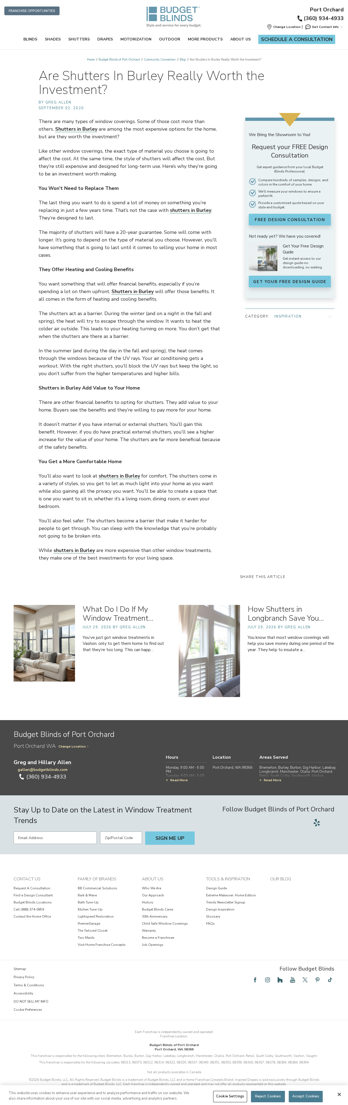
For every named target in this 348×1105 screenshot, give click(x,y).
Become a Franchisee (158, 938)
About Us (240, 39)
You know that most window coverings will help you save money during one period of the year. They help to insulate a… (291, 643)
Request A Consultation (32, 888)
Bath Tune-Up (88, 902)
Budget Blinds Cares (157, 909)
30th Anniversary (154, 916)
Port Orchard (327, 10)
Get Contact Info (325, 27)
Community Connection (160, 60)
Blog (183, 60)
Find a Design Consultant (33, 895)
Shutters (79, 39)
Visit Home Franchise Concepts (102, 945)
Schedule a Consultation (297, 39)
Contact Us (27, 879)
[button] (283, 27)
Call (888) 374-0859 (29, 909)
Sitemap (20, 969)
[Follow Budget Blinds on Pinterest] (317, 980)
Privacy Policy (24, 977)
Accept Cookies (305, 1096)
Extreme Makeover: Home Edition (231, 895)
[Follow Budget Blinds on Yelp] (316, 822)
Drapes (105, 39)
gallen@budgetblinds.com (42, 769)
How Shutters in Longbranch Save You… (286, 613)
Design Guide (216, 888)
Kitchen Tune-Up (90, 909)
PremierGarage (89, 923)
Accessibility (23, 993)
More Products (205, 39)
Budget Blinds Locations (33, 902)
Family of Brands (97, 879)
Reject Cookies (268, 1096)
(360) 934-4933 (324, 18)
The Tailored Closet (92, 930)
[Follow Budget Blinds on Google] (329, 822)
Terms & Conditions (29, 985)
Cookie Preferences (28, 1009)
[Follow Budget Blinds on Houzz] (280, 980)
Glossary (213, 916)
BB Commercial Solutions (97, 888)
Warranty (149, 930)
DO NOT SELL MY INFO (31, 1001)
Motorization (135, 39)
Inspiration (288, 316)
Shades (53, 39)
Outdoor (169, 39)
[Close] (339, 1094)
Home (91, 60)
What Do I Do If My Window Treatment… (118, 613)
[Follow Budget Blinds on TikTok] (330, 980)
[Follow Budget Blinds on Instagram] (267, 980)
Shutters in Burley (76, 129)
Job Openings (152, 945)
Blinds (30, 39)
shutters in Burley (190, 210)
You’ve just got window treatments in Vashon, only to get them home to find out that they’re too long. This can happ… (123, 643)
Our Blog (280, 879)
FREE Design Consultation (290, 219)
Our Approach (153, 895)
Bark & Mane (87, 895)
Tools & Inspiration (228, 879)
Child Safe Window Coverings (165, 923)
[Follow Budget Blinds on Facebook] (255, 980)
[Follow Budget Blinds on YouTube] (292, 980)
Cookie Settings (230, 1096)
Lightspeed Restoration (96, 916)
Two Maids (86, 938)
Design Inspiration (220, 909)
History (147, 902)
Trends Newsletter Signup (225, 902)
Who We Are (151, 888)
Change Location (72, 746)
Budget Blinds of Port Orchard (119, 60)
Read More (179, 780)
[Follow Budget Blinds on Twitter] (305, 980)
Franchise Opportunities (32, 11)
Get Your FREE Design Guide (290, 281)
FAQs (210, 923)
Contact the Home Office (32, 916)
